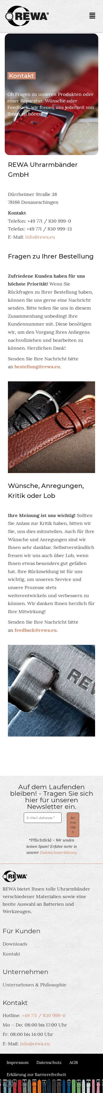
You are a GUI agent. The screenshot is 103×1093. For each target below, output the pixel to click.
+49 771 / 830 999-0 (43, 1015)
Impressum (18, 1062)
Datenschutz (49, 1062)
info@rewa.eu (40, 237)
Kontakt (11, 954)
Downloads (15, 944)
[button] (92, 16)
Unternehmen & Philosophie (34, 985)
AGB (73, 1062)
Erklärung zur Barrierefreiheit (36, 1074)
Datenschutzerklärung (58, 852)
